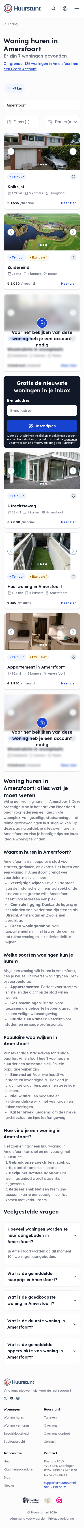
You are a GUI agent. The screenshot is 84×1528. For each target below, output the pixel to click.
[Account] (65, 8)
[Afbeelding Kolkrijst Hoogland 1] (38, 164)
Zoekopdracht (14, 1442)
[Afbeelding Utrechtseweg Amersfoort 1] (38, 484)
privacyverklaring (43, 443)
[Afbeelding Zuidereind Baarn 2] (41, 245)
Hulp (7, 1461)
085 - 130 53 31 (55, 1487)
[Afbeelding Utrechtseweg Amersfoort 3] (43, 484)
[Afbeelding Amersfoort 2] (41, 564)
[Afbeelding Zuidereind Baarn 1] (38, 245)
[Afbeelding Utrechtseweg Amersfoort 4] (46, 484)
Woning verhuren (16, 1425)
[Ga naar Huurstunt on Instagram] (18, 1398)
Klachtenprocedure (18, 1469)
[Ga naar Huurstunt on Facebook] (11, 1398)
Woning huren (14, 1417)
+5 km (17, 88)
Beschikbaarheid (16, 1434)
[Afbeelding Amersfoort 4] (46, 564)
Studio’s (18, 1019)
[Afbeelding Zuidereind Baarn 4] (46, 245)
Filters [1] (21, 122)
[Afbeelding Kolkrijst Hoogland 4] (46, 164)
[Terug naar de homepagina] (22, 8)
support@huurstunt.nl (60, 1483)
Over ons (50, 1425)
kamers (39, 1019)
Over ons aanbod (57, 1434)
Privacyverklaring (61, 1519)
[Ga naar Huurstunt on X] (5, 1398)
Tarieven (50, 1417)
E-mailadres (18, 400)
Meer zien (69, 203)
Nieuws (9, 1485)
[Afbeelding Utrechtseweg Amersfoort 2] (41, 484)
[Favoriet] (73, 177)
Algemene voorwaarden (28, 1519)
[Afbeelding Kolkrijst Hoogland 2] (41, 164)
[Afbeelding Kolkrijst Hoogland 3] (43, 164)
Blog (7, 1477)
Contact (50, 1442)
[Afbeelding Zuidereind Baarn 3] (43, 245)
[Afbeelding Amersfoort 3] (43, 564)
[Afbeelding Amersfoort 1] (38, 564)
